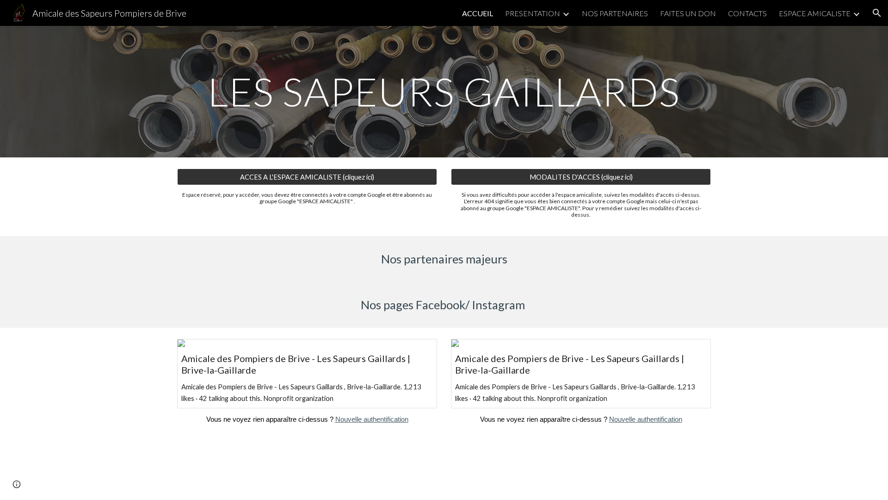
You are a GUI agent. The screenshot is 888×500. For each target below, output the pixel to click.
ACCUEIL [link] (477, 13)
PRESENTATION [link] (532, 13)
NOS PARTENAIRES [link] (615, 13)
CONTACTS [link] (747, 13)
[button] (877, 13)
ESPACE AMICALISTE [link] (815, 13)
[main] (444, 91)
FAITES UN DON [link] (688, 13)
